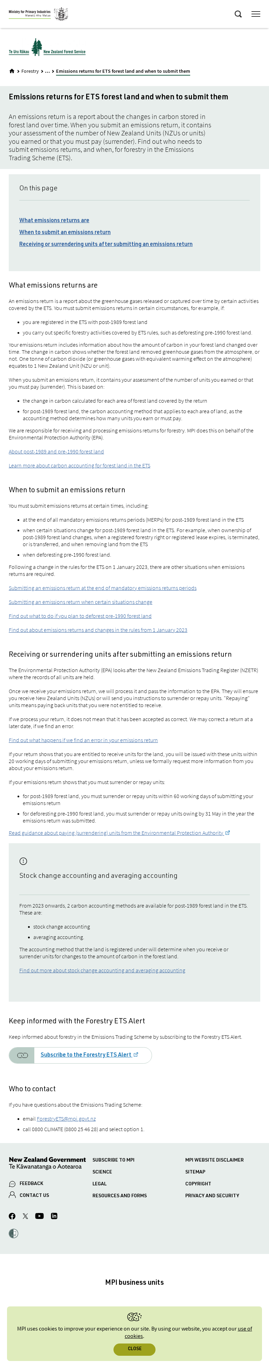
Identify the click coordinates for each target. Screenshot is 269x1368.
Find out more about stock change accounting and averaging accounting (102, 970)
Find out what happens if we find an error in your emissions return (83, 739)
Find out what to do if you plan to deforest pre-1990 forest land (80, 615)
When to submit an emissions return (65, 233)
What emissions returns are (54, 221)
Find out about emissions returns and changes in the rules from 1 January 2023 (98, 629)
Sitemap (195, 1172)
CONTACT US (34, 1195)
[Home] (12, 71)
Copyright (198, 1184)
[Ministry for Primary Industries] (38, 15)
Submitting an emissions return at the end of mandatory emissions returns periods (102, 587)
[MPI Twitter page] (25, 1217)
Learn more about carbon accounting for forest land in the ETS (79, 465)
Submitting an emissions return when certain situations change (80, 601)
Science (102, 1172)
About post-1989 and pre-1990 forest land (56, 451)
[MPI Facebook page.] (12, 1217)
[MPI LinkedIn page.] (54, 1217)
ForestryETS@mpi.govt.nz (66, 1118)
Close (135, 1349)
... (47, 71)
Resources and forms (119, 1196)
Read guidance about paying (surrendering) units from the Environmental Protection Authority (116, 832)
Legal (99, 1184)
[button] (13, 1234)
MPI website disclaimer (214, 1160)
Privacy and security (212, 1196)
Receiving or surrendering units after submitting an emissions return (106, 245)
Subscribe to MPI (113, 1160)
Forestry (30, 71)
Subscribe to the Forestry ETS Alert (86, 1055)
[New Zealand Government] (50, 1164)
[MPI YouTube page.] (39, 1217)
